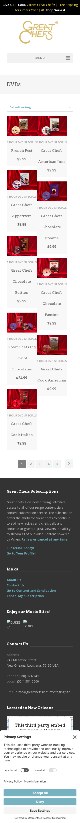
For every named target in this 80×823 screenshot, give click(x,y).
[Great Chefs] (40, 33)
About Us (14, 580)
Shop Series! (55, 10)
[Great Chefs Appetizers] (22, 180)
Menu (40, 58)
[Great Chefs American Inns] (52, 126)
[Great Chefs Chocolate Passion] (52, 268)
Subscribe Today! (20, 548)
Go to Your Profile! (21, 553)
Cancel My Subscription (25, 596)
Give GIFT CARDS (15, 5)
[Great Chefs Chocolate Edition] (22, 246)
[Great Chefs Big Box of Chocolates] (22, 323)
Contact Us (15, 585)
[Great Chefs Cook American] (52, 345)
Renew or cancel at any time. (44, 539)
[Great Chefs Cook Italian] (22, 399)
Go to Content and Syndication (31, 590)
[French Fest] (22, 126)
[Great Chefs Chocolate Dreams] (52, 191)
